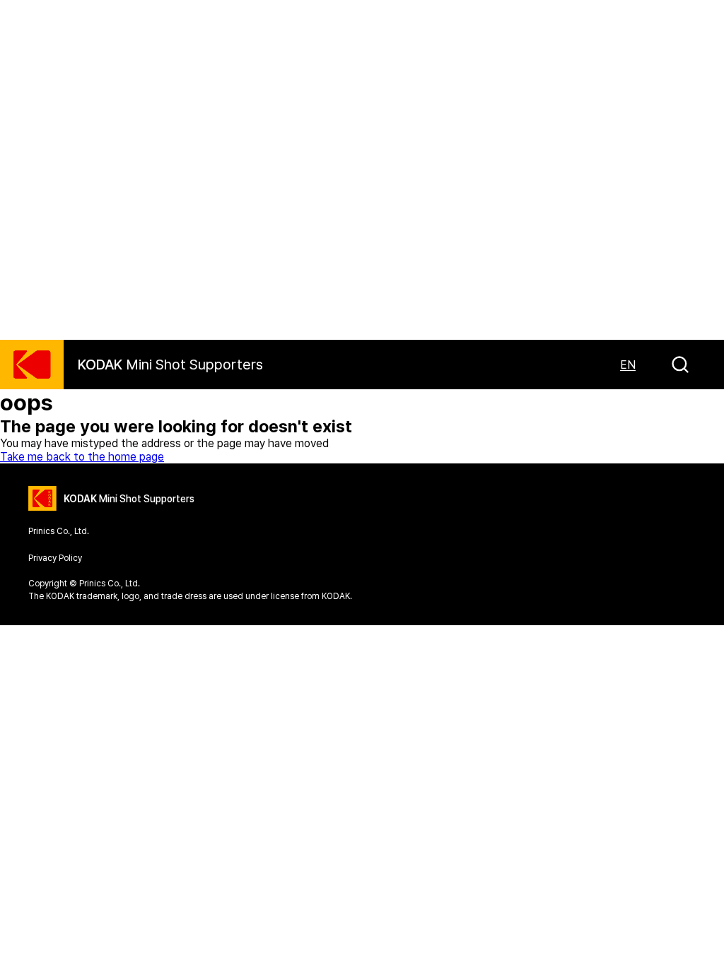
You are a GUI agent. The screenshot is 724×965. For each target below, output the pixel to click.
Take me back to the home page (82, 456)
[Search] (680, 364)
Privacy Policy (55, 558)
